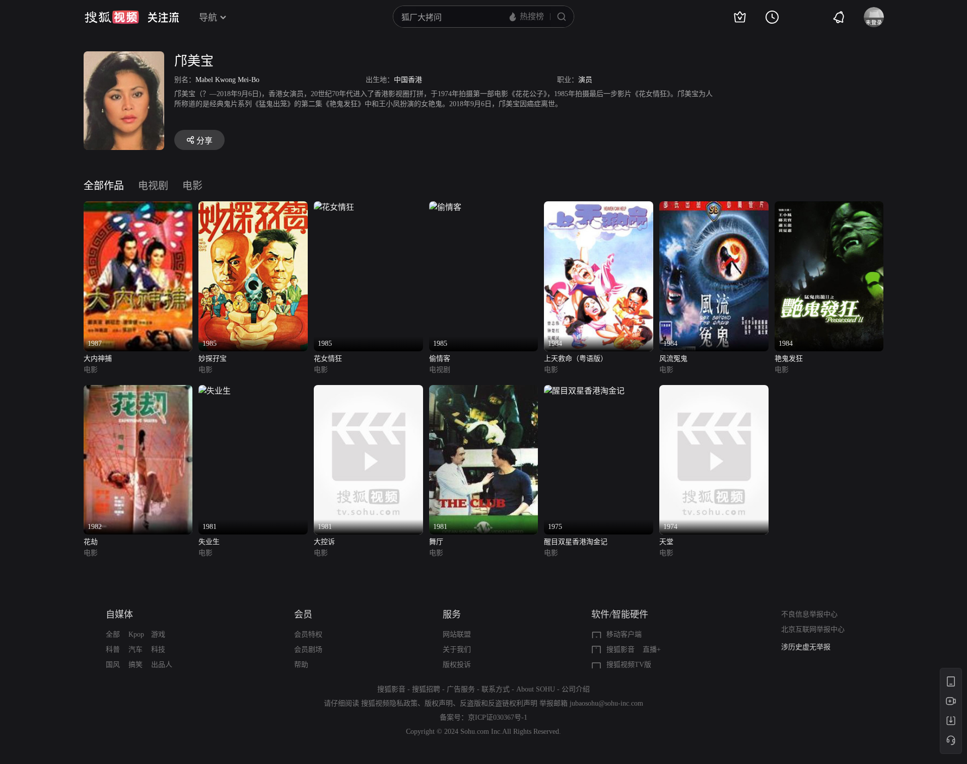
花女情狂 (328, 358)
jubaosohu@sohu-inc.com (606, 703)
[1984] (598, 207)
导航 (208, 17)
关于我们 (457, 649)
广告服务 (461, 689)
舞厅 (436, 542)
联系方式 (495, 689)
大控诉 (324, 542)
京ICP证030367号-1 (497, 717)
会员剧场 (308, 649)
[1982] (138, 391)
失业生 (209, 542)
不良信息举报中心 (809, 614)
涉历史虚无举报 (806, 647)
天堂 (666, 542)
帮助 (301, 664)
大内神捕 (98, 358)
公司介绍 (576, 689)
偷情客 (439, 358)
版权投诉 (457, 664)
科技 (158, 649)
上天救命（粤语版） (575, 358)
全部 (113, 634)
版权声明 (439, 703)
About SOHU (535, 689)
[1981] (214, 391)
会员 (303, 614)
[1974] (714, 391)
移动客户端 (624, 634)
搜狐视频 (112, 17)
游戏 (158, 634)
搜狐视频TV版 (628, 664)
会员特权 (308, 634)
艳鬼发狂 (789, 358)
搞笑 (135, 664)
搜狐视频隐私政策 (389, 703)
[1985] (253, 207)
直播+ (652, 649)
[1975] (584, 391)
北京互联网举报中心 (813, 629)
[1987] (138, 207)
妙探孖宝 (212, 358)
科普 (113, 649)
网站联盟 (457, 634)
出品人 (161, 664)
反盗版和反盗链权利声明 (498, 703)
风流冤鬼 (673, 358)
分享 (204, 140)
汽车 (135, 649)
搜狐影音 (620, 649)
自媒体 (119, 614)
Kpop (136, 634)
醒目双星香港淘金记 (575, 542)
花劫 (91, 542)
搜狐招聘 (426, 689)
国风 (113, 664)
